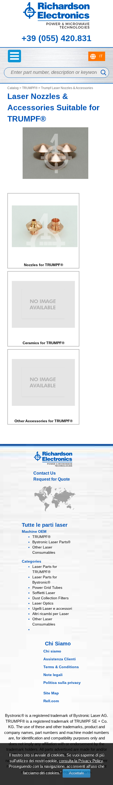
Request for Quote (51, 479)
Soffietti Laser (43, 593)
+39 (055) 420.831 (56, 38)
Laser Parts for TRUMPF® (44, 569)
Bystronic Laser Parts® (51, 542)
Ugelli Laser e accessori (52, 608)
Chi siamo (52, 651)
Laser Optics (42, 603)
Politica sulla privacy (62, 682)
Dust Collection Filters (50, 598)
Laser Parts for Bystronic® (44, 579)
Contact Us (44, 473)
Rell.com (51, 701)
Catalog (13, 88)
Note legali (53, 675)
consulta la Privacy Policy (81, 761)
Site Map (51, 693)
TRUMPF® (30, 88)
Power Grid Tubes (47, 587)
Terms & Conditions (61, 667)
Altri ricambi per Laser (50, 614)
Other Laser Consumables (43, 621)
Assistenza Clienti (59, 659)
